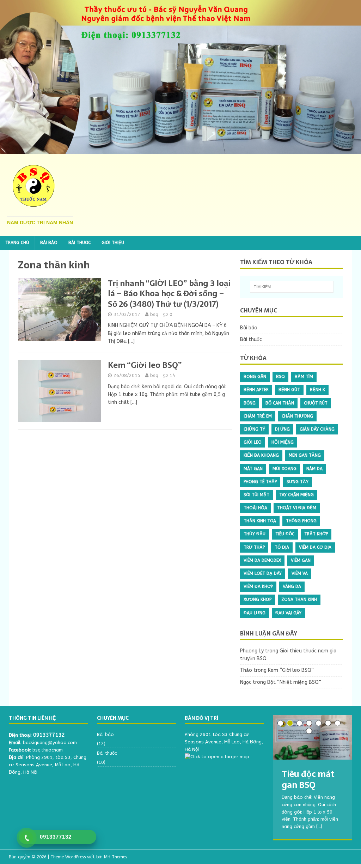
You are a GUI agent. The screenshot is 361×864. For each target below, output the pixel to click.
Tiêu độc (284, 533)
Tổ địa (282, 547)
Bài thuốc (79, 242)
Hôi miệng (282, 442)
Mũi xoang (284, 468)
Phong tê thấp (260, 481)
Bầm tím (304, 376)
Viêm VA (300, 573)
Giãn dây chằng (317, 429)
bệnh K (317, 389)
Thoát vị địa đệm (296, 507)
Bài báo (48, 242)
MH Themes (115, 856)
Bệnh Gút (289, 389)
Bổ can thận (279, 403)
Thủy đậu (254, 533)
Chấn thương (297, 416)
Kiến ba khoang (261, 455)
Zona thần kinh (299, 599)
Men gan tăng (305, 455)
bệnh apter (256, 389)
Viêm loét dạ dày (263, 573)
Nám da (314, 468)
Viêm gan (301, 560)
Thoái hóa (255, 507)
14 (172, 375)
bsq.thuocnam (47, 750)
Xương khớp (257, 599)
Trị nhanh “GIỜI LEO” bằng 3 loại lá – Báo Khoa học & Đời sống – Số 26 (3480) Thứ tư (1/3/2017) (169, 293)
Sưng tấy (297, 481)
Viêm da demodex (262, 560)
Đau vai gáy (288, 612)
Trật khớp (316, 533)
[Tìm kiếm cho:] (291, 287)
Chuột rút (316, 403)
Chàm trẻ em (258, 416)
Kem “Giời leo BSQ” (145, 365)
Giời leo (253, 442)
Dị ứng (282, 429)
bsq (154, 314)
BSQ (280, 376)
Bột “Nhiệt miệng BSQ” (294, 682)
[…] (131, 341)
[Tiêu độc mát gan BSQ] (312, 737)
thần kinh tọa (260, 520)
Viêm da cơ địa (315, 547)
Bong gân (255, 376)
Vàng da (292, 586)
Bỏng (250, 403)
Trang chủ (17, 242)
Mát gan (253, 468)
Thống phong (301, 520)
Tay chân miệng (296, 494)
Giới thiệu (113, 242)
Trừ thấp (254, 547)
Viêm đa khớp (258, 586)
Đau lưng (254, 612)
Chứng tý (254, 429)
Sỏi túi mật (256, 494)
